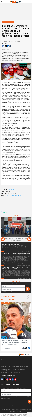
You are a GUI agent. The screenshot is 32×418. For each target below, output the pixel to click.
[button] (30, 1)
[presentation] (3, 239)
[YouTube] (15, 379)
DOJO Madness (24, 366)
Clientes (13, 409)
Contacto (19, 411)
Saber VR (10, 364)
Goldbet (14, 369)
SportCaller (16, 372)
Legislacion (11, 189)
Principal (3, 409)
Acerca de (8, 409)
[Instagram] (7, 379)
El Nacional (6, 43)
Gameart (3, 369)
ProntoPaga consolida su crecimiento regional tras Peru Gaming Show (13, 243)
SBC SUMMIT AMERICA (6, 372)
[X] (5, 379)
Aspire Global (21, 369)
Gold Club (4, 364)
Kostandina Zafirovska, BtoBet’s (10, 366)
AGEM (9, 369)
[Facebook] (2, 379)
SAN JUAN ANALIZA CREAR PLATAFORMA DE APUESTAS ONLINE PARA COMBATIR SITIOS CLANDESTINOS (15, 342)
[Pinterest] (10, 379)
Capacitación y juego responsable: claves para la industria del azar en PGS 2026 (16, 254)
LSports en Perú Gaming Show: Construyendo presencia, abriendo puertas (15, 268)
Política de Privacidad (20, 409)
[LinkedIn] (13, 379)
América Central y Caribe (14, 195)
